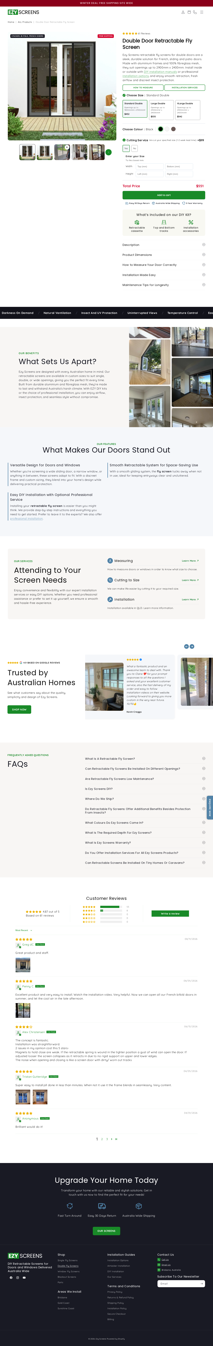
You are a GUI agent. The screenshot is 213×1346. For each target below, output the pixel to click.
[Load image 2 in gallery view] (45, 152)
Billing (110, 1319)
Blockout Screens (67, 1276)
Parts (60, 1282)
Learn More (189, 580)
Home (11, 22)
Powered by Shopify (116, 1339)
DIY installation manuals (160, 71)
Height (129, 173)
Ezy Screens (101, 1339)
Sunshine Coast (66, 1308)
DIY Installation (115, 1271)
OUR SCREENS (106, 1230)
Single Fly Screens (68, 1260)
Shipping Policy (115, 1303)
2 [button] (102, 1139)
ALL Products (25, 22)
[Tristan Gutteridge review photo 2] (40, 1097)
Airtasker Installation (118, 1266)
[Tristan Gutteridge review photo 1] (22, 1097)
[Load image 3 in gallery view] (79, 152)
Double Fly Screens (68, 1266)
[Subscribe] (201, 1283)
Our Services (114, 1276)
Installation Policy (116, 1308)
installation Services (185, 87)
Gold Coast (64, 1303)
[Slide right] (108, 152)
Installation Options (118, 1260)
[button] (201, 12)
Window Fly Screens (69, 1271)
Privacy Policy (114, 1291)
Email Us (166, 1264)
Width (129, 166)
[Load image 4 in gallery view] (97, 152)
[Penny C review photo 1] (22, 1010)
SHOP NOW (19, 709)
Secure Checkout (116, 1313)
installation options (136, 76)
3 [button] (107, 1139)
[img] (23, 939)
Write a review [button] (170, 913)
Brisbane (62, 1297)
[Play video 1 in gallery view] (62, 152)
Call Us (165, 1259)
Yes (126, 148)
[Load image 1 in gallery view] (27, 152)
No (134, 148)
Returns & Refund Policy (120, 1297)
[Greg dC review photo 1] (22, 964)
